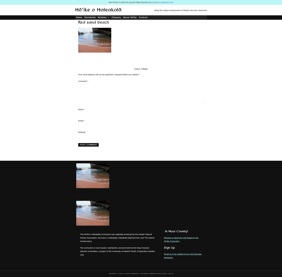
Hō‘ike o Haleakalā (98, 10)
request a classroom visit (162, 2)
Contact (143, 17)
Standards (90, 17)
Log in (170, 273)
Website (81, 132)
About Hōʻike (130, 17)
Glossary (116, 17)
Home (79, 17)
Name (81, 109)
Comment (83, 81)
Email (81, 121)
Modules (102, 17)
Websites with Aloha (158, 273)
